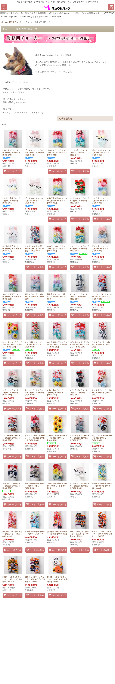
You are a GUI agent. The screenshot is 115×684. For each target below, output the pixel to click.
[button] (4, 7)
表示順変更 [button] (66, 118)
